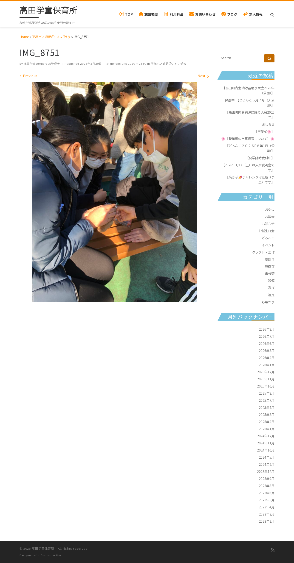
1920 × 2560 (136, 63)
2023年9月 (266, 478)
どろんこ (268, 237)
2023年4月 (266, 506)
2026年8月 (266, 329)
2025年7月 (266, 400)
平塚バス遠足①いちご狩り (51, 36)
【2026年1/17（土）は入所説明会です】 (248, 167)
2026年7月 (266, 336)
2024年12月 (265, 435)
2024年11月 (265, 442)
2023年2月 (266, 521)
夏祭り (269, 259)
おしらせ (268, 124)
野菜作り (268, 301)
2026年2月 (266, 357)
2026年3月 (266, 350)
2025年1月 (266, 428)
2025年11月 (265, 378)
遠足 (271, 294)
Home (24, 36)
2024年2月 (266, 464)
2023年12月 (265, 471)
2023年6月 (266, 492)
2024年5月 (266, 457)
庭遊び (269, 266)
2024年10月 (265, 450)
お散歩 (269, 216)
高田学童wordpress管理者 (42, 63)
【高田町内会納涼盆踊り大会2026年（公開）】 (248, 90)
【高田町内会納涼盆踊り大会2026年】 (249, 115)
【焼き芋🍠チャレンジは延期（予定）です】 (249, 179)
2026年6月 (266, 343)
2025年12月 (265, 371)
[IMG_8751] (114, 192)
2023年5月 (266, 499)
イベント (268, 244)
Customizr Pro (51, 555)
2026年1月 (266, 364)
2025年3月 (266, 414)
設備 (271, 280)
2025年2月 (266, 421)
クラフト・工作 (263, 252)
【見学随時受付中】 (260, 157)
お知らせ (268, 223)
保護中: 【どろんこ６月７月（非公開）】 (249, 102)
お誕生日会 (266, 230)
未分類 (269, 273)
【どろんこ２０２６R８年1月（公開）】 (249, 148)
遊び (271, 287)
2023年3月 (266, 514)
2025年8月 (266, 393)
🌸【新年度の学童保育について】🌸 (247, 138)
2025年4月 (266, 407)
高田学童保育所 (43, 548)
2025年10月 (265, 386)
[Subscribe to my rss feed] (272, 550)
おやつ (269, 209)
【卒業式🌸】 (264, 131)
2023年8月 (266, 485)
